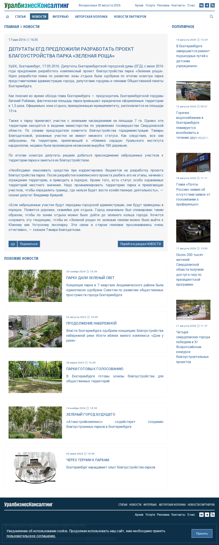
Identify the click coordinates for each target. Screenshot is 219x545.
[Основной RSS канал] (212, 5)
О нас (191, 5)
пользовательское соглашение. (31, 536)
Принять (202, 533)
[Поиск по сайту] (211, 16)
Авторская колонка (91, 17)
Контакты (178, 5)
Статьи (20, 17)
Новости (31, 26)
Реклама (163, 5)
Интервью (61, 17)
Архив (139, 5)
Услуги (150, 5)
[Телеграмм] (207, 5)
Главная (11, 26)
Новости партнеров (130, 17)
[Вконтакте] (201, 5)
